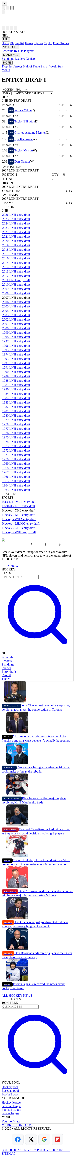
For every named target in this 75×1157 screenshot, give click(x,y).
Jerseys (17, 66)
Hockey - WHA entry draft (19, 519)
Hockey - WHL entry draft (19, 532)
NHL (5, 39)
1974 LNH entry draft (16, 441)
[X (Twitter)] (31, 1139)
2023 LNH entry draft (16, 227)
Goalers (30, 58)
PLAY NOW (10, 565)
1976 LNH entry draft (16, 433)
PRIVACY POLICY (35, 1150)
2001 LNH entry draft (16, 324)
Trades (64, 43)
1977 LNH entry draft (16, 428)
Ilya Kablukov (23, 139)
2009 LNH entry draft (16, 289)
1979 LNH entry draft (16, 420)
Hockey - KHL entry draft (18, 514)
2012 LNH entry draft (16, 275)
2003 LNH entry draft (16, 315)
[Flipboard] (57, 1139)
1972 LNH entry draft (16, 450)
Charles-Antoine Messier (30, 132)
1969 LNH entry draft (16, 463)
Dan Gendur (22, 161)
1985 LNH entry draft (16, 393)
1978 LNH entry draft (16, 424)
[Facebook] (18, 1139)
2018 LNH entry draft (16, 249)
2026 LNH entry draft (16, 214)
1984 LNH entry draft (16, 398)
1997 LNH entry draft (16, 341)
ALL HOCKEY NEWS (17, 995)
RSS (67, 1150)
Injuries (38, 43)
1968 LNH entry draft (16, 468)
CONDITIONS (12, 1150)
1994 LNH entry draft (16, 354)
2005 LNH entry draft (16, 306)
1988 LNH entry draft (16, 380)
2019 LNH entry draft (16, 245)
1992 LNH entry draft (16, 363)
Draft (56, 43)
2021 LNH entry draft (16, 236)
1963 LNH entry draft (16, 489)
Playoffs (29, 51)
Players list (17, 43)
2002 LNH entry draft (16, 319)
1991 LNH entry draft (16, 367)
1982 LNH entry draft (16, 406)
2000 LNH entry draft (16, 328)
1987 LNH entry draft (16, 385)
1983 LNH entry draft (16, 402)
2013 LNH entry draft (16, 271)
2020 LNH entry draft (16, 241)
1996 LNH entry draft (16, 345)
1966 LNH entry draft (16, 476)
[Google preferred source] (44, 1139)
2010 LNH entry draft (16, 284)
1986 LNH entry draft (16, 389)
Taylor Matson (23, 150)
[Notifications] (11, 28)
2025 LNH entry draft (16, 219)
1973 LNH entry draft (16, 446)
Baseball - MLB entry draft (19, 501)
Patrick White (23, 110)
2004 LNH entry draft (16, 310)
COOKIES (56, 1150)
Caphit (48, 43)
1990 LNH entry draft (16, 372)
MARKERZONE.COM (17, 1125)
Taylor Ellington (24, 121)
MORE (7, 62)
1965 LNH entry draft (16, 481)
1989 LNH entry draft (16, 376)
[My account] (15, 28)
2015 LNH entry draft (16, 262)
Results (18, 51)
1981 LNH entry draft (16, 411)
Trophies (7, 66)
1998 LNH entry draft (16, 337)
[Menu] (3, 8)
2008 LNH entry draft (16, 293)
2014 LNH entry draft (16, 267)
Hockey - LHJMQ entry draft (20, 523)
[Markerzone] (37, 20)
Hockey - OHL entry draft (18, 528)
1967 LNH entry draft (16, 472)
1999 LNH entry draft (16, 332)
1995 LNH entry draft (16, 350)
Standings (8, 58)
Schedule (7, 51)
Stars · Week (49, 66)
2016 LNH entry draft (16, 258)
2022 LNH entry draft (16, 232)
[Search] (7, 8)
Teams (29, 43)
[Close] (3, 12)
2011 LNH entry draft (16, 280)
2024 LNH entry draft (16, 223)
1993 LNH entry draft (16, 358)
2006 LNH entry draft (16, 302)
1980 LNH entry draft (16, 415)
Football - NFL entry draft (18, 506)
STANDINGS (10, 54)
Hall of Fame (31, 66)
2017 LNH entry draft (16, 254)
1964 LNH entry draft (16, 485)
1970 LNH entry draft (16, 459)
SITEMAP (8, 1153)
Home (5, 43)
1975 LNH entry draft (16, 437)
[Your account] (12, 8)
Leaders (20, 58)
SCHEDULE (10, 47)
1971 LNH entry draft (16, 455)
